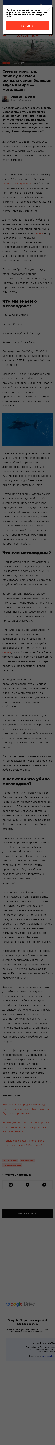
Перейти (27, 26)
